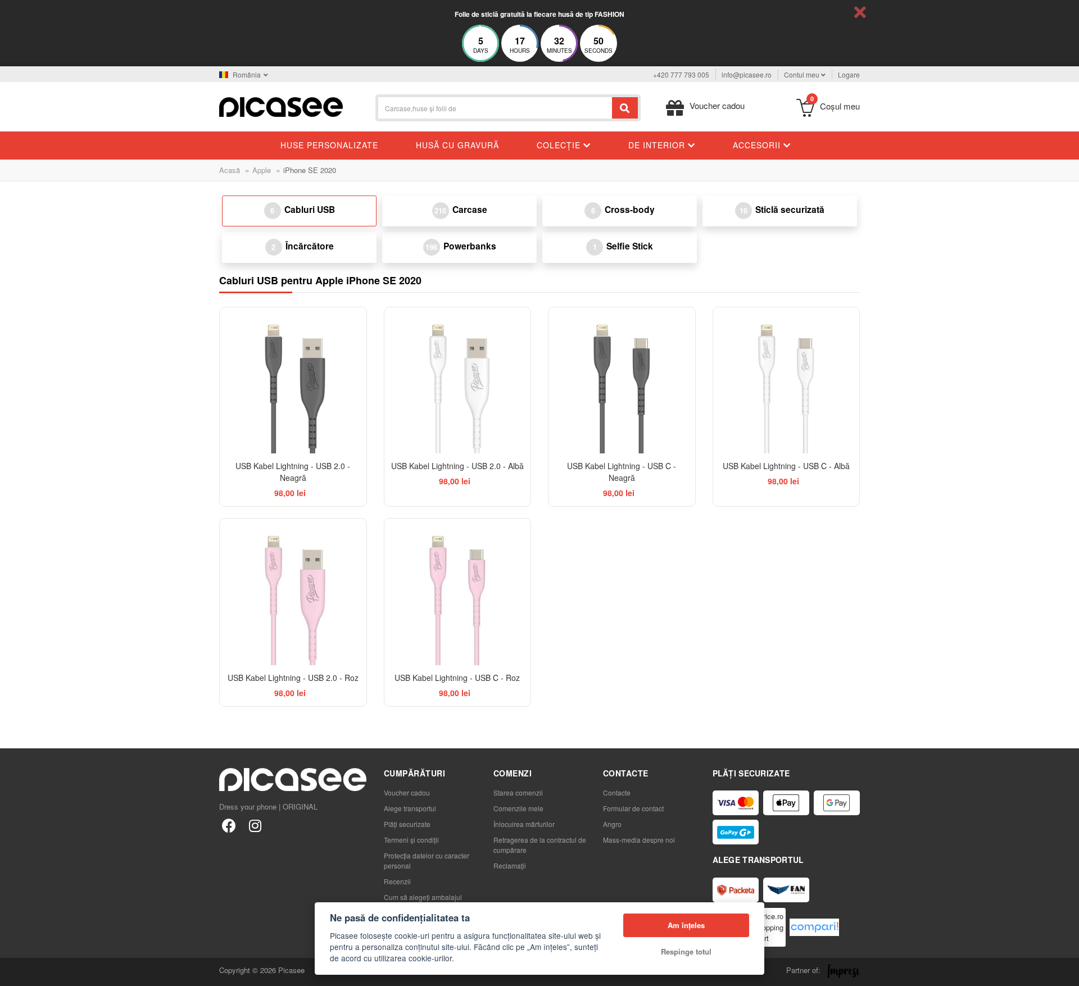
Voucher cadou (407, 792)
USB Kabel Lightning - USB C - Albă (786, 465)
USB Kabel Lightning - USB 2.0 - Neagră (292, 471)
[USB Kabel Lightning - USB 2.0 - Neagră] (293, 380)
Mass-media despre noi (639, 839)
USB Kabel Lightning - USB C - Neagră (621, 471)
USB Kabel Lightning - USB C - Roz (457, 677)
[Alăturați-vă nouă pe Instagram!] (255, 825)
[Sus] (15, 971)
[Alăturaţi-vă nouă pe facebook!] (229, 825)
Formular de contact (633, 808)
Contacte (617, 792)
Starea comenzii (518, 792)
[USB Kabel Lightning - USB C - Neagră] (621, 380)
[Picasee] (281, 106)
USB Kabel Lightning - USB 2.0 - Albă (457, 465)
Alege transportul (410, 808)
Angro (612, 824)
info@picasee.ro (747, 74)
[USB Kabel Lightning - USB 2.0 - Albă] (457, 380)
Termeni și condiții (411, 839)
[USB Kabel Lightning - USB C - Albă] (786, 380)
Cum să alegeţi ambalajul (423, 897)
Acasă (229, 170)
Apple (261, 170)
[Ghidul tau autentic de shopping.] (814, 927)
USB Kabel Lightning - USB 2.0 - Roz (293, 677)
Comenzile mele (518, 808)
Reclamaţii (509, 865)
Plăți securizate (407, 824)
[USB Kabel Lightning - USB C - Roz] (457, 592)
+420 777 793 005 (681, 74)
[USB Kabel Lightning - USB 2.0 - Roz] (293, 592)
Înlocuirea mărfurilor (524, 824)
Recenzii (397, 881)
